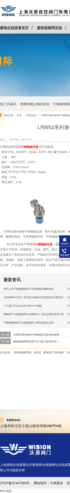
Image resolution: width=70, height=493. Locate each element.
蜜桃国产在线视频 (53, 352)
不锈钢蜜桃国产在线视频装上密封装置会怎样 (29, 322)
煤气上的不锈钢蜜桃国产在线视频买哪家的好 (29, 288)
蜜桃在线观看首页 (14, 27)
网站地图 (5, 491)
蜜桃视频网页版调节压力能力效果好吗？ (36, 341)
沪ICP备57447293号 (14, 482)
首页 (19, 115)
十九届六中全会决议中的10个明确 (23, 305)
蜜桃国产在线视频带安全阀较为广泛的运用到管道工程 (34, 314)
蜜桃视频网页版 (49, 27)
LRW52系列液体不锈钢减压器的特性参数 (36, 334)
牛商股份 (56, 482)
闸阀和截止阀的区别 (34, 103)
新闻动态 (31, 115)
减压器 (37, 352)
